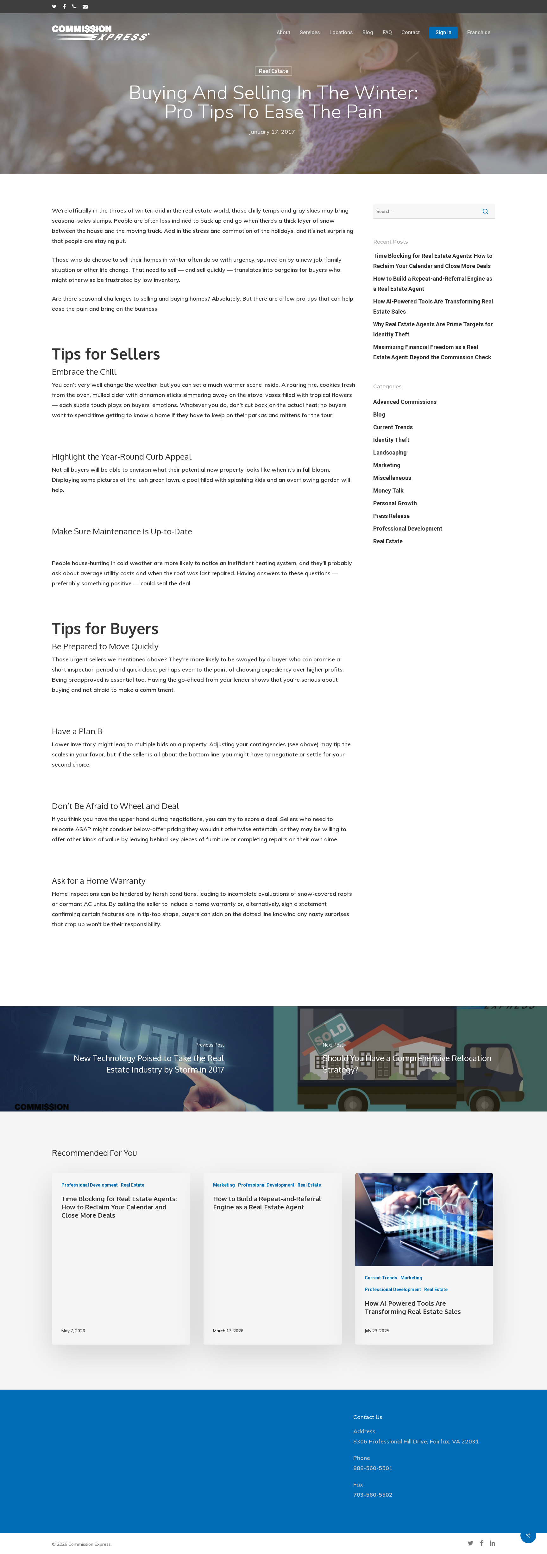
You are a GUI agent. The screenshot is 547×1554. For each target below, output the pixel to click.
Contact (410, 32)
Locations (341, 32)
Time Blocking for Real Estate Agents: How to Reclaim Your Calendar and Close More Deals (433, 260)
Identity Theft (391, 439)
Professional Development (407, 528)
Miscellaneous (392, 477)
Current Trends (393, 427)
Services (310, 32)
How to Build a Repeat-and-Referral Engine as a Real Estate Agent (432, 283)
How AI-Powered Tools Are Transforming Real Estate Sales (433, 306)
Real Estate (273, 71)
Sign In (443, 32)
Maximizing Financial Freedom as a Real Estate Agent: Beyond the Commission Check (432, 352)
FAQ (387, 32)
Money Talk (388, 490)
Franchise (478, 32)
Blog (367, 32)
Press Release (391, 516)
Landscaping (390, 452)
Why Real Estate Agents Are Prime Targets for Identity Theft (433, 329)
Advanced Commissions (405, 401)
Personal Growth (395, 503)
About (283, 32)
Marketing (386, 465)
